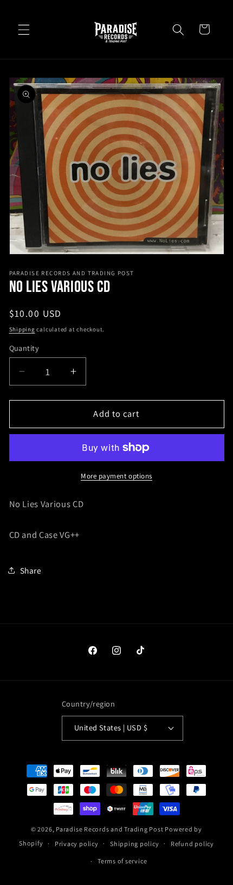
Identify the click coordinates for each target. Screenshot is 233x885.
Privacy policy (77, 844)
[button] (24, 29)
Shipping (22, 329)
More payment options (116, 476)
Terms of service (122, 861)
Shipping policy (134, 844)
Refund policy (192, 844)
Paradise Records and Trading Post (109, 829)
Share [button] (31, 570)
